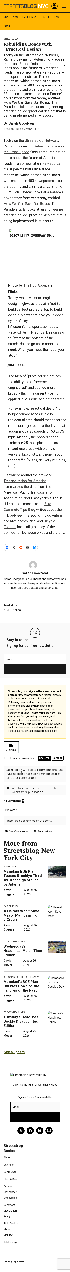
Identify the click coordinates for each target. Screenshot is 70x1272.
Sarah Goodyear (21, 123)
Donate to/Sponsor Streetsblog (10, 1192)
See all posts (14, 1052)
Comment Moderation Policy (10, 1210)
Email (9, 659)
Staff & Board (11, 1179)
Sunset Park (11, 867)
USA (6, 16)
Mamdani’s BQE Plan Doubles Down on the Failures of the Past (21, 986)
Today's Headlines (14, 942)
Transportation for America (25, 481)
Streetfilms (51, 16)
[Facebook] (30, 1130)
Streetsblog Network (41, 140)
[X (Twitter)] (21, 1130)
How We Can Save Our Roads (27, 204)
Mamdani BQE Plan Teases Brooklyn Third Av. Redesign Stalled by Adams (23, 877)
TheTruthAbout (35, 285)
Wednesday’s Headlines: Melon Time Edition (23, 950)
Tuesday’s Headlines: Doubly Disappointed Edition (21, 1021)
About (7, 1157)
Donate (8, 26)
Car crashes (11, 906)
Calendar (9, 1164)
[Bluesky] (39, 1130)
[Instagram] (49, 1130)
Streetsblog (11, 39)
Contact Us (10, 1171)
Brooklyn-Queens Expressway (21, 977)
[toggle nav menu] (64, 6)
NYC (15, 16)
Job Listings (10, 1242)
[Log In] (54, 6)
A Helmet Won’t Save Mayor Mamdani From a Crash (22, 915)
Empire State (30, 16)
